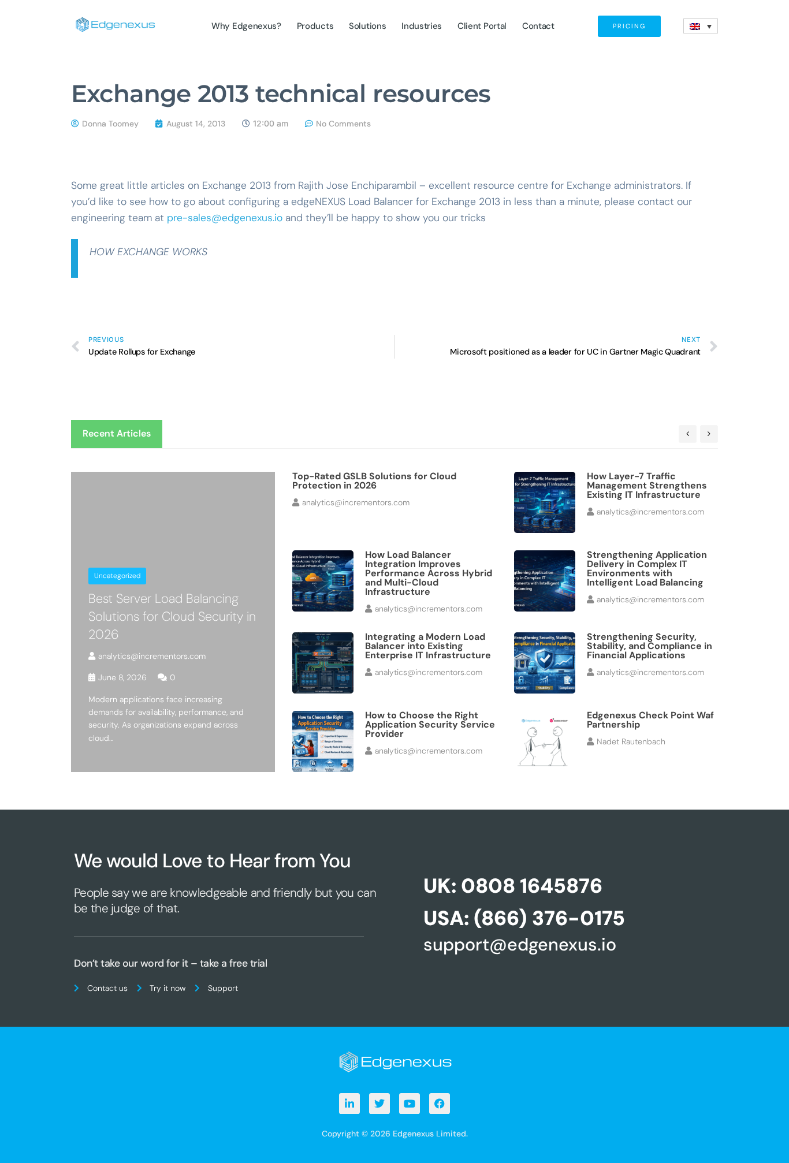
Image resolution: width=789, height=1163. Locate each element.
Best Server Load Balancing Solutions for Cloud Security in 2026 (172, 616)
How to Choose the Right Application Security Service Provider (430, 724)
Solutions (367, 26)
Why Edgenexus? (246, 26)
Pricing (629, 26)
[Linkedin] (349, 1103)
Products (315, 26)
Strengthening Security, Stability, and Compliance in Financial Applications (649, 646)
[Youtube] (409, 1103)
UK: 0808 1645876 (512, 886)
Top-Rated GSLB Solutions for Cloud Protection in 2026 (374, 480)
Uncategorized (117, 575)
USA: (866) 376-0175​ (524, 918)
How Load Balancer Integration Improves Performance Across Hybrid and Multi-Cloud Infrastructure (428, 573)
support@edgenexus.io (519, 944)
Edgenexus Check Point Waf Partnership (650, 719)
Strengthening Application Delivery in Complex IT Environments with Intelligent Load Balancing (647, 568)
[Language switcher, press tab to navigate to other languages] (700, 25)
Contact (538, 26)
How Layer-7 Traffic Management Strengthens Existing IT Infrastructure (647, 485)
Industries (421, 26)
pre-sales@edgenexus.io (224, 217)
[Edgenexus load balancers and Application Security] (394, 1061)
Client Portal (482, 26)
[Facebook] (439, 1103)
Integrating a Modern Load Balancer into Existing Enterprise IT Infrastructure (428, 646)
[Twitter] (379, 1103)
